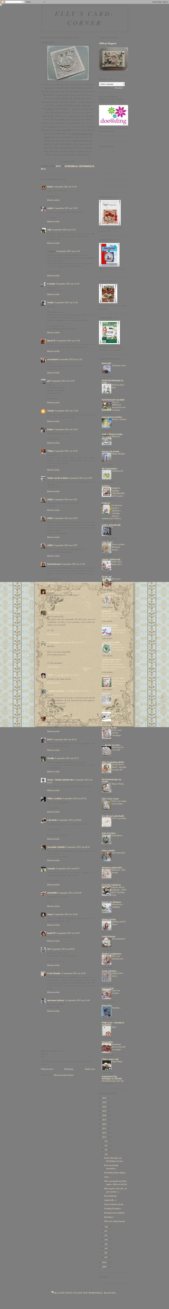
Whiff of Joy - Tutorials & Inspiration (113, 1023)
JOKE (50, 499)
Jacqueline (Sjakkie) (56, 846)
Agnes (50, 717)
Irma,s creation (108, 850)
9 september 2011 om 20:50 (62, 948)
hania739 (51, 932)
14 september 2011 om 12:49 (77, 1000)
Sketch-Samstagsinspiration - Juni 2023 (119, 630)
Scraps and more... (110, 970)
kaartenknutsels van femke (113, 399)
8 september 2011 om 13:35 (67, 591)
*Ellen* (50, 674)
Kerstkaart (108, 1216)
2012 (104, 1132)
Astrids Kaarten (108, 936)
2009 (104, 1266)
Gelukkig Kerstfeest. (112, 1208)
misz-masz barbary (55, 1000)
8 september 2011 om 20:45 (65, 739)
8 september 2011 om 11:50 (68, 340)
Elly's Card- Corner (84, 18)
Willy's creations (54, 798)
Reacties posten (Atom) (63, 1074)
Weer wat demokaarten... (118, 957)
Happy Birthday (118, 453)
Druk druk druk (118, 852)
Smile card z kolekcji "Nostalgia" (117, 733)
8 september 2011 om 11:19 (64, 229)
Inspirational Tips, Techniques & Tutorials (112, 1077)
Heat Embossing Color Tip (113, 1080)
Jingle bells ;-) (110, 1200)
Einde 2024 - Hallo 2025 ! (117, 563)
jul (106, 1230)
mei (106, 1239)
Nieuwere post (47, 1068)
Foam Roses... (117, 835)
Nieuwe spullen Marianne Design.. (118, 547)
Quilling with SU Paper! (119, 922)
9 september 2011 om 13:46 (65, 914)
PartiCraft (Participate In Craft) (112, 381)
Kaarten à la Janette (110, 451)
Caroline (51, 590)
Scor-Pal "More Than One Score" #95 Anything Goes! (119, 682)
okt (106, 1149)
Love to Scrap (108, 988)
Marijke (50, 758)
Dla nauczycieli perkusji (118, 714)
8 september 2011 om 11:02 (65, 208)
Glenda (50, 410)
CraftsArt (106, 503)
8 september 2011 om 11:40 (67, 283)
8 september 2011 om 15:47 (73, 642)
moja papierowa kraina (112, 416)
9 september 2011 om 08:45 (78, 846)
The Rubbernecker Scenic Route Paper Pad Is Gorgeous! (112, 616)
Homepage (68, 1068)
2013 (104, 1128)
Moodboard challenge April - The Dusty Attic (119, 647)
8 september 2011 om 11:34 (68, 251)
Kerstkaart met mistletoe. (114, 1212)
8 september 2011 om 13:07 (65, 545)
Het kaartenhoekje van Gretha (111, 780)
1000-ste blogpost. (108, 43)
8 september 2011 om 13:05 (65, 518)
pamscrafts (106, 363)
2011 (104, 1137)
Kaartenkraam (54, 563)
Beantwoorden (53, 199)
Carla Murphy (53, 973)
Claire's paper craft (110, 1059)
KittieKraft (106, 610)
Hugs (114, 1027)
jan (106, 1256)
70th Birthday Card (117, 597)
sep (106, 1154)
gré (48, 380)
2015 (104, 1119)
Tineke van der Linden (57, 477)
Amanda (51, 868)
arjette (50, 208)
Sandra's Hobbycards (111, 559)
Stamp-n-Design (109, 919)
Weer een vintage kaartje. (114, 1221)
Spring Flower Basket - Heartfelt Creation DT (119, 767)
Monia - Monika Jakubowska (60, 779)
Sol (48, 948)
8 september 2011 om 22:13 (67, 758)
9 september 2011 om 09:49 (69, 892)
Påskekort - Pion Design (119, 871)
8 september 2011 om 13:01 (65, 499)
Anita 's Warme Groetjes (112, 434)
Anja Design (107, 542)
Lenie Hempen (53, 642)
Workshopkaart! (118, 938)
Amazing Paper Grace (111, 659)
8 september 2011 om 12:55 (66, 450)
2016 (104, 1115)
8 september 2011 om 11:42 (66, 302)
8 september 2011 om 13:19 (73, 563)
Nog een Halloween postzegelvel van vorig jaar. (118, 406)
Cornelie (51, 283)
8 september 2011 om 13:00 (80, 477)
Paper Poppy (117, 1061)
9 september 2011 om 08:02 (69, 819)
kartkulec (106, 485)
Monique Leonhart (55, 690)
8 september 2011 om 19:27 (77, 690)
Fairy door (116, 578)
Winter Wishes (118, 783)
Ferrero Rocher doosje (113, 1204)
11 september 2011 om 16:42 (73, 973)
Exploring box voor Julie (118, 748)
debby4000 (52, 892)
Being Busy (107, 1005)
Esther (50, 429)
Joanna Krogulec (109, 593)
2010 (104, 1262)
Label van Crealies (116, 991)
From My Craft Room (111, 884)
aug (106, 1226)
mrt (106, 1248)
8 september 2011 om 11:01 (65, 186)
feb (106, 1252)
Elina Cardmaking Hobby (113, 762)
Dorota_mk (107, 576)
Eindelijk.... (116, 1007)
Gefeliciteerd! (117, 470)
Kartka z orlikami (119, 419)
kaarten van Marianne (111, 902)
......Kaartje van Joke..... (112, 744)
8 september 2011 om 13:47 (63, 612)
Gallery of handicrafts (111, 524)
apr (106, 1243)
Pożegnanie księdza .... (116, 696)
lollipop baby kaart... (117, 974)
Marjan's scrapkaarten (111, 953)
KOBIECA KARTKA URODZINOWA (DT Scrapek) (118, 492)
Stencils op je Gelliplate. (117, 905)
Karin (50, 186)
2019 (104, 1102)
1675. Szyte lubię (119, 818)
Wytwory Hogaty (109, 710)
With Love (116, 436)
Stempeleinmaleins (110, 625)
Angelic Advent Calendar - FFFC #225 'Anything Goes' (119, 891)
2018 (104, 1106)
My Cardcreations (109, 468)
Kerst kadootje (110, 1195)
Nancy (50, 914)
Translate (119, 87)
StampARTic (107, 1041)
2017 (104, 1111)
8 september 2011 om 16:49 (66, 674)
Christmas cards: (119, 365)
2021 (104, 1097)
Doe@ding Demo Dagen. (115, 1172)
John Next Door (109, 833)
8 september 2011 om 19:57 (65, 717)
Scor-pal (105, 675)
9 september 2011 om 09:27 (67, 868)
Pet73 (49, 739)
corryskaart (52, 359)
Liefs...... (107, 1176)
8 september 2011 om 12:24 (66, 429)
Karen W (51, 340)
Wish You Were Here (118, 386)
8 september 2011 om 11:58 (62, 380)
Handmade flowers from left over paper (118, 1047)
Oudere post (90, 1068)
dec (106, 1140)
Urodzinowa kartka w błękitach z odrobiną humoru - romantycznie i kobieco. (112, 512)
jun (106, 1235)
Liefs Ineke (52, 819)
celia (49, 229)
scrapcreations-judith (111, 642)
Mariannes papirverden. (112, 867)
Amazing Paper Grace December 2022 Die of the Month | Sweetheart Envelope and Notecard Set (114, 665)
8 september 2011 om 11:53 (70, 359)
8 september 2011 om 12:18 (66, 410)
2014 (104, 1124)
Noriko (50, 302)
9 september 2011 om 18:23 (68, 933)
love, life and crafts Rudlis (113, 815)
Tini (49, 612)
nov (106, 1145)
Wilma (50, 450)
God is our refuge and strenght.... (119, 802)
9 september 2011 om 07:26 (74, 798)
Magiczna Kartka (109, 727)
